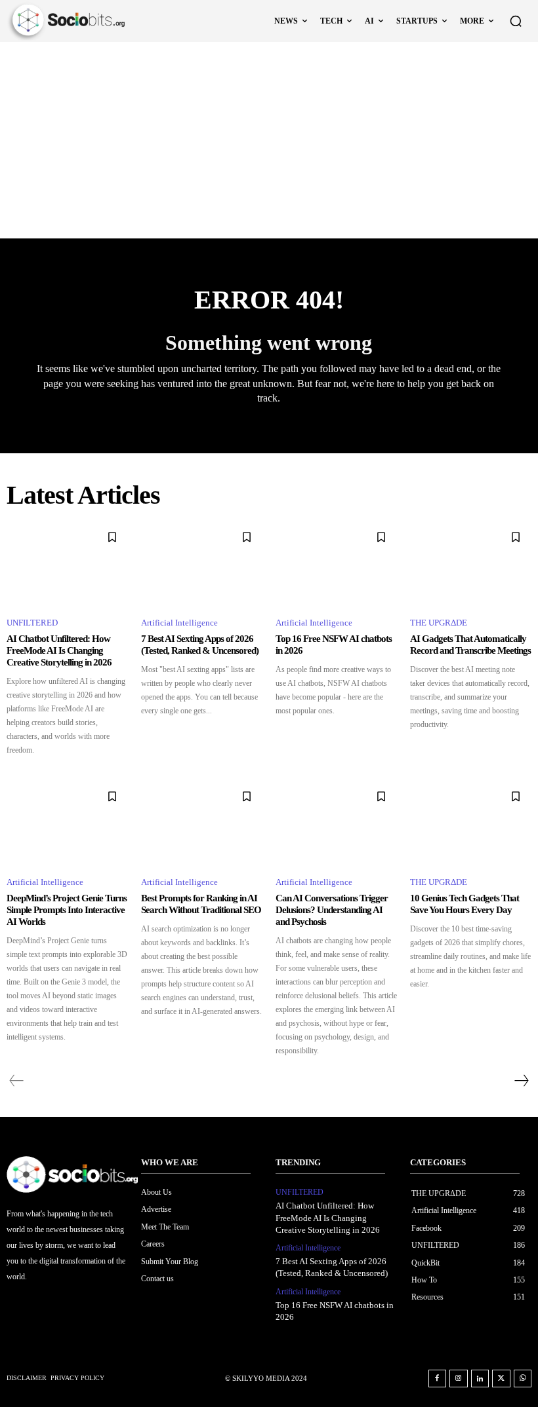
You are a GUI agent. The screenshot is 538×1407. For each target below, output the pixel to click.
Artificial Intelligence (179, 623)
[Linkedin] (480, 1379)
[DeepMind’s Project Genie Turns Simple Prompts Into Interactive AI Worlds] (67, 823)
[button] (515, 21)
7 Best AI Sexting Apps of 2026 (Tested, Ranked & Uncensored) (200, 644)
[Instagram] (458, 1379)
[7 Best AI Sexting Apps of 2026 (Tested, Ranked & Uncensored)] (201, 564)
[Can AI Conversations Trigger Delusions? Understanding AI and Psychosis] (336, 823)
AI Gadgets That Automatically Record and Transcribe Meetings (470, 644)
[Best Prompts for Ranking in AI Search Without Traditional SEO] (201, 823)
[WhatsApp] (523, 1379)
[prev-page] (17, 1081)
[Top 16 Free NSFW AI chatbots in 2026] (336, 564)
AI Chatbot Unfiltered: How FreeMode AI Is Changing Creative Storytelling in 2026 (59, 650)
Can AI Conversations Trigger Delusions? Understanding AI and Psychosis (332, 910)
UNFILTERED (32, 623)
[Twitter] (501, 1379)
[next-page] (520, 1081)
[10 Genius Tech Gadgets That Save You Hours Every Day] (470, 823)
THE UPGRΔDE (438, 623)
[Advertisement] (269, 140)
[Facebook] (437, 1379)
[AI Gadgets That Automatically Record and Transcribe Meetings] (470, 564)
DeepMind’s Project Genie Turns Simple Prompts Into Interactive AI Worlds (67, 910)
